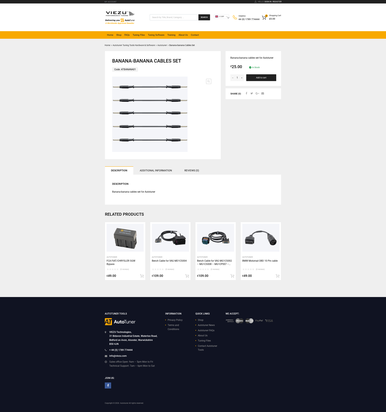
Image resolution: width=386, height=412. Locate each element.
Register (277, 1)
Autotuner (162, 45)
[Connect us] (108, 385)
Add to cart (261, 77)
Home (110, 35)
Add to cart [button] (142, 276)
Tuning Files (139, 35)
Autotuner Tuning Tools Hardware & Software (134, 45)
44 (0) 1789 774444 (246, 19)
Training (171, 35)
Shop (118, 35)
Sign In (267, 1)
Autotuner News (206, 325)
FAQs (127, 35)
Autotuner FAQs (206, 330)
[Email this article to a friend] (262, 93)
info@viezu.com (118, 355)
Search (204, 17)
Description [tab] (119, 170)
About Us (183, 35)
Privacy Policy (175, 320)
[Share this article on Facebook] (246, 93)
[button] (208, 81)
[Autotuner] (120, 16)
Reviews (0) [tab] (191, 170)
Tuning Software (156, 35)
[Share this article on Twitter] (251, 93)
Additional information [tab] (156, 170)
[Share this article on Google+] (257, 93)
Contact (195, 35)
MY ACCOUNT (110, 2)
